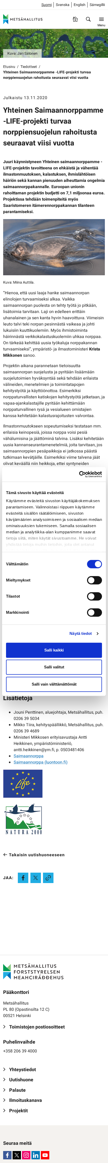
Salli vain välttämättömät (54, 684)
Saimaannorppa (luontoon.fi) (41, 762)
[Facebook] (7, 1155)
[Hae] (88, 19)
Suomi (46, 5)
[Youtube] (45, 1155)
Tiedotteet (28, 66)
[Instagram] (26, 1155)
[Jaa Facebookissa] (23, 878)
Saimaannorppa (29, 756)
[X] (17, 1155)
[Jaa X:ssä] (35, 878)
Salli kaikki (54, 650)
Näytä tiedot (80, 633)
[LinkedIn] (35, 1155)
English (79, 5)
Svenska (62, 5)
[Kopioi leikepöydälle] (48, 878)
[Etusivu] (75, 19)
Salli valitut (54, 667)
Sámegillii (97, 5)
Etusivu (9, 66)
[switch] (94, 580)
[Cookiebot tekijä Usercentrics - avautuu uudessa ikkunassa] (79, 474)
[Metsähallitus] (22, 19)
